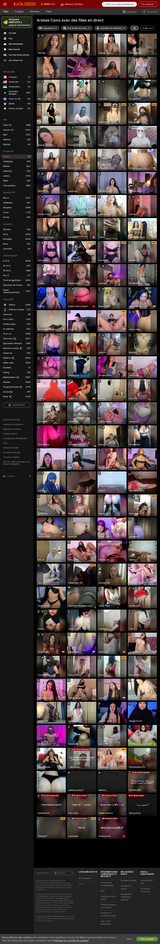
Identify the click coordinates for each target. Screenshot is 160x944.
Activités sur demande (111, 28)
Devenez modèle (10, 448)
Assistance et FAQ (11, 420)
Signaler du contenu (12, 429)
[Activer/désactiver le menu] (5, 4)
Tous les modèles (11, 457)
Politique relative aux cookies (108, 906)
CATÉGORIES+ (18, 405)
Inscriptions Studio (11, 452)
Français (61, 873)
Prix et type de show (77, 28)
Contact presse (10, 434)
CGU (5, 443)
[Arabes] (134, 28)
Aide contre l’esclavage (106, 922)
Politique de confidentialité (15, 438)
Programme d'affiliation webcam (126, 897)
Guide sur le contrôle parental (108, 914)
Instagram (86, 878)
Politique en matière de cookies (71, 940)
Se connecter (147, 4)
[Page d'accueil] (24, 4)
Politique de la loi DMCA (108, 897)
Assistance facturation (13, 424)
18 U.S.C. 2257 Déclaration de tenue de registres (16, 463)
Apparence (48, 28)
